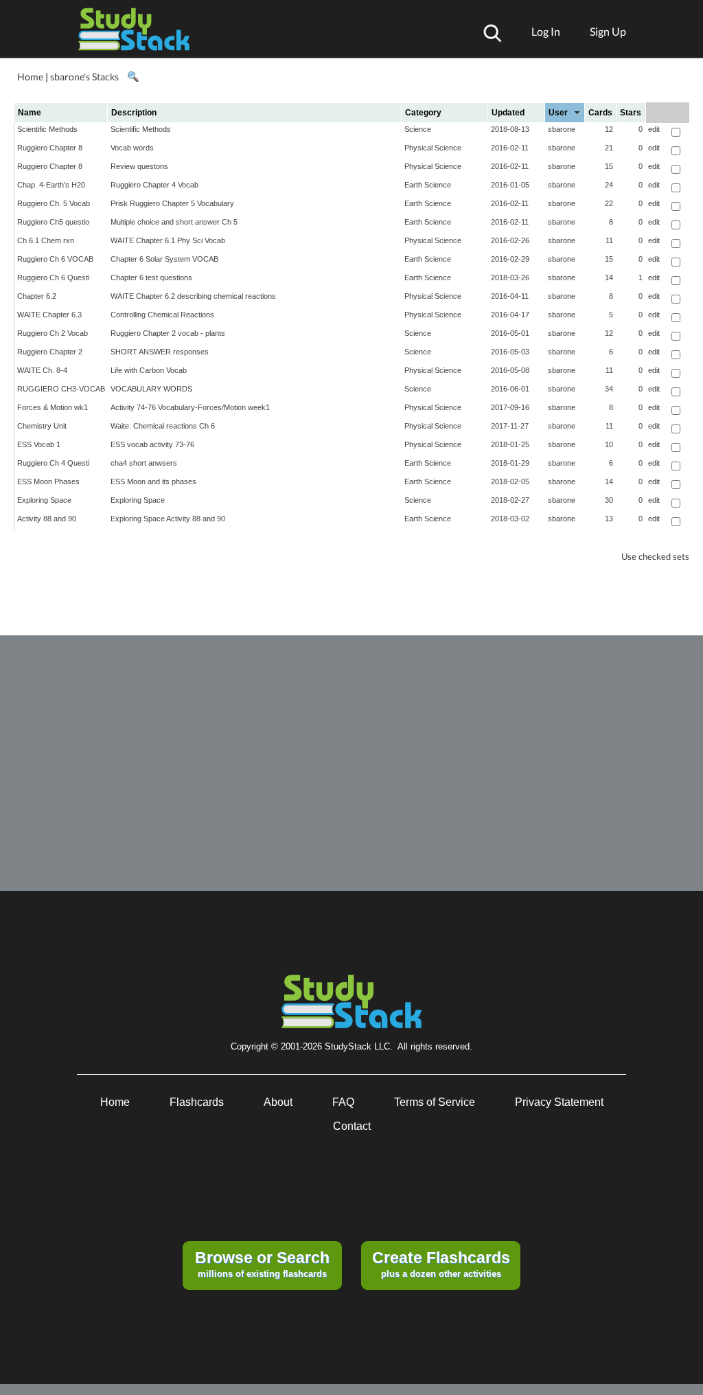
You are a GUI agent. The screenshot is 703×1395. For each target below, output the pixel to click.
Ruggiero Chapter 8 (49, 148)
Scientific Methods (47, 129)
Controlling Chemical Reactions (162, 314)
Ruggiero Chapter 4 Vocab (154, 185)
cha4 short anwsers (144, 463)
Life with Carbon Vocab (149, 370)
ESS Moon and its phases (153, 481)
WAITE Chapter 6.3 (49, 314)
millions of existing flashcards (262, 1264)
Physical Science (432, 148)
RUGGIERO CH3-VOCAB (61, 389)
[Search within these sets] (132, 77)
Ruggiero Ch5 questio (53, 222)
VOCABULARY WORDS (151, 389)
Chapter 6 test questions (151, 277)
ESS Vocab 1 (38, 444)
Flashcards (197, 1102)
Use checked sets (655, 556)
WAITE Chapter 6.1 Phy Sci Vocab (168, 240)
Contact (352, 1126)
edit (654, 129)
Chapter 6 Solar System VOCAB (164, 259)
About (278, 1102)
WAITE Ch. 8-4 (42, 370)
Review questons (139, 166)
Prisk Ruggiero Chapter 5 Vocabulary (172, 203)
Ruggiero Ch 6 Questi (53, 277)
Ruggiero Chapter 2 (49, 352)
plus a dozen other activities (441, 1264)
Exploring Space (44, 500)
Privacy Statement (559, 1102)
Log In (545, 31)
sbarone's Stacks (84, 76)
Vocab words (132, 148)
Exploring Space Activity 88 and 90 (168, 518)
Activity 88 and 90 (46, 518)
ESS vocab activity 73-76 (152, 444)
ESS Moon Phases (48, 481)
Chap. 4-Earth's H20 (51, 185)
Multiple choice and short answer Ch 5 (174, 222)
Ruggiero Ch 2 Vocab (52, 333)
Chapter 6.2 (36, 296)
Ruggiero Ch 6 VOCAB (55, 259)
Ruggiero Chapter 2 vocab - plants (168, 333)
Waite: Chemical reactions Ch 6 (163, 426)
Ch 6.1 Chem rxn (45, 240)
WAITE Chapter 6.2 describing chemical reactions (193, 296)
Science (417, 129)
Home (30, 76)
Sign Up (608, 31)
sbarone (561, 129)
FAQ (343, 1102)
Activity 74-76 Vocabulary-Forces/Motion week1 (190, 407)
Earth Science (427, 185)
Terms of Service (434, 1102)
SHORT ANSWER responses (160, 352)
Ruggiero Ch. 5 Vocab (53, 203)
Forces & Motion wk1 (52, 407)
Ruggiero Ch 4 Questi (53, 463)
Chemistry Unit (42, 426)
